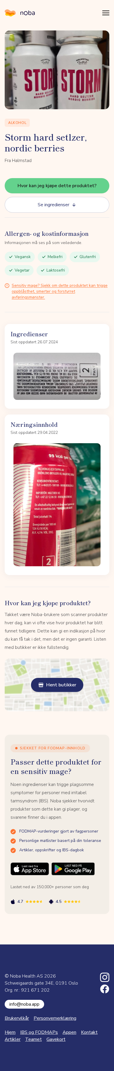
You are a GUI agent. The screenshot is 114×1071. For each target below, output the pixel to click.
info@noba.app (24, 1004)
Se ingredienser (53, 205)
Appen (69, 1032)
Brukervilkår (17, 1018)
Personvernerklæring (55, 1018)
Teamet (33, 1039)
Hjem (10, 1032)
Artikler (12, 1039)
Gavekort (55, 1039)
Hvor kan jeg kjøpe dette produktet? (57, 186)
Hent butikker (61, 685)
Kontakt (89, 1032)
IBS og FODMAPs (39, 1032)
